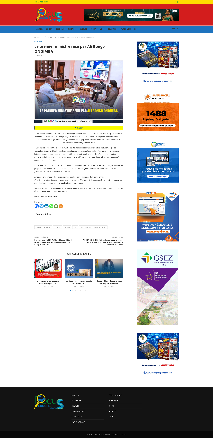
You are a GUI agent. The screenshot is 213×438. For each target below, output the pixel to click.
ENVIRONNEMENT (79, 411)
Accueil (37, 37)
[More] (61, 206)
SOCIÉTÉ (49, 29)
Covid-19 (57, 227)
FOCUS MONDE (115, 395)
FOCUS (136, 29)
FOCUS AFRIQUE (78, 422)
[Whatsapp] (51, 206)
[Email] (56, 206)
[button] (38, 275)
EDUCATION (112, 29)
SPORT (93, 29)
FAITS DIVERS (126, 29)
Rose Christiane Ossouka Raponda (93, 227)
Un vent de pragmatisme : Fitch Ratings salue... (48, 282)
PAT (75, 227)
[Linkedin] (46, 206)
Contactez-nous (41, 2)
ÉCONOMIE (60, 29)
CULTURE (83, 29)
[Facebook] (37, 206)
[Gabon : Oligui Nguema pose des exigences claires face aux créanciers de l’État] (109, 268)
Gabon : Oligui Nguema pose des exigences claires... (109, 282)
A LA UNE (75, 395)
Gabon (67, 227)
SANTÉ (101, 29)
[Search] (177, 29)
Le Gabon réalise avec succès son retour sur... (79, 282)
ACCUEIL (39, 29)
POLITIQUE (72, 29)
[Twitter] (178, 2)
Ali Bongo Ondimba (43, 227)
